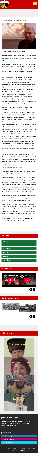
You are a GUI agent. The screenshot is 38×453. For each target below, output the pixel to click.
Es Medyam (23, 450)
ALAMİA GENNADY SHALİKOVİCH (14, 21)
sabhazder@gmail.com (9, 425)
